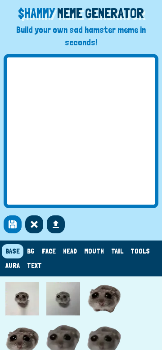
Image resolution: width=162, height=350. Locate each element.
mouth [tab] (94, 251)
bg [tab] (31, 251)
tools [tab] (140, 251)
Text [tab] (34, 265)
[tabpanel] (81, 313)
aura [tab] (12, 265)
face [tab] (49, 251)
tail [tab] (117, 251)
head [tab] (70, 251)
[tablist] (81, 258)
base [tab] (12, 251)
